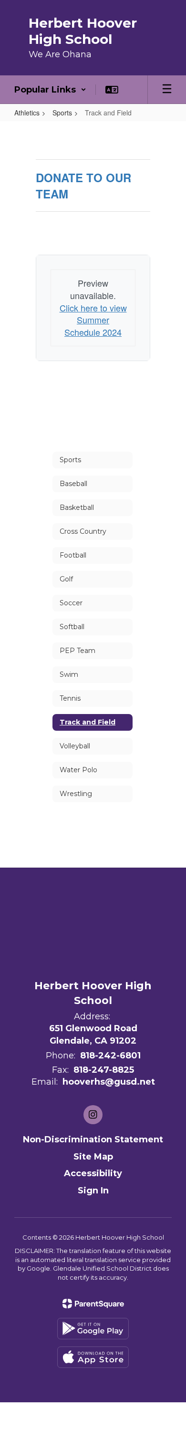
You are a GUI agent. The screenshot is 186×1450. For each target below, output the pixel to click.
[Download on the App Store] (93, 1357)
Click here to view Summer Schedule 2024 (93, 319)
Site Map (93, 1156)
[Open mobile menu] (167, 89)
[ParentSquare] (93, 1303)
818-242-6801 (110, 1055)
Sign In (93, 1190)
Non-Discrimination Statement (93, 1139)
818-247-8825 (103, 1070)
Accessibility (93, 1173)
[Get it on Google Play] (93, 1328)
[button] (50, 89)
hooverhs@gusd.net (108, 1082)
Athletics (27, 112)
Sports (62, 112)
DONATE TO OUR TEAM (83, 185)
